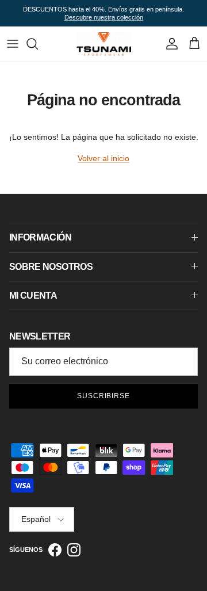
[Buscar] (38, 43)
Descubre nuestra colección (103, 17)
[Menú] (12, 43)
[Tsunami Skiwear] (103, 43)
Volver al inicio (103, 158)
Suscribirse (104, 396)
